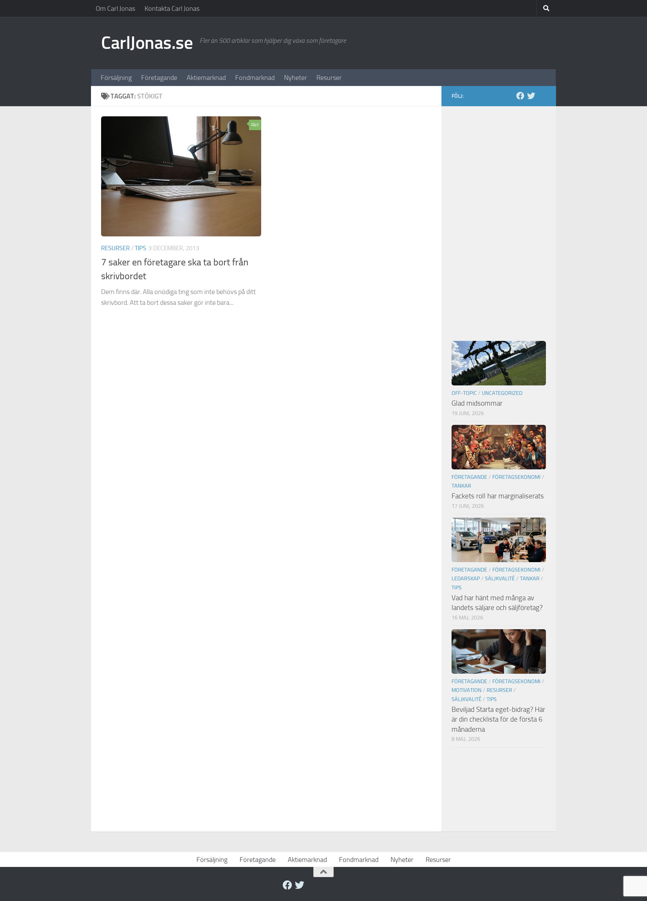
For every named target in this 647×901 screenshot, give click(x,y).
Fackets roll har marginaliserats (498, 496)
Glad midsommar (477, 403)
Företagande (159, 78)
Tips (140, 248)
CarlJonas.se (147, 42)
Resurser (329, 78)
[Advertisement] (499, 217)
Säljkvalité (500, 578)
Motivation (467, 690)
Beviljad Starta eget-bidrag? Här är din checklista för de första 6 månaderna (498, 719)
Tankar (461, 486)
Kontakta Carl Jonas (172, 8)
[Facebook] (520, 96)
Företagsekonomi (516, 477)
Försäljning (116, 78)
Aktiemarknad (206, 78)
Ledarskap (466, 578)
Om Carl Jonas (115, 8)
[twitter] (531, 96)
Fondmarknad (255, 78)
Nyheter (295, 78)
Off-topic (464, 393)
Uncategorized (502, 393)
